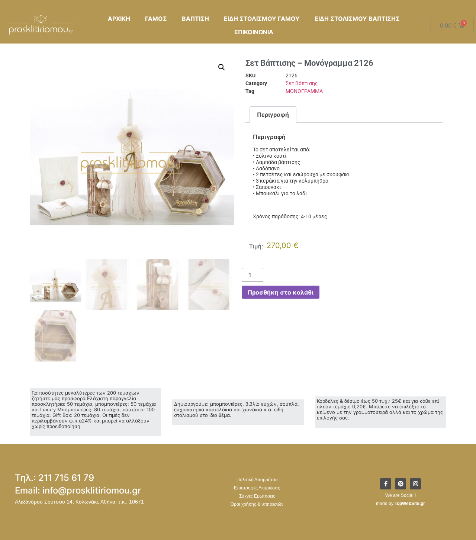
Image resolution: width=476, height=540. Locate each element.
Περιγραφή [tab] (273, 114)
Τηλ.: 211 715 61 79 (54, 477)
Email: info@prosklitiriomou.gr (78, 490)
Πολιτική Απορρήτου (257, 479)
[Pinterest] (400, 483)
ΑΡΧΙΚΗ (119, 18)
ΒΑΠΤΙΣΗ (195, 18)
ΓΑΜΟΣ (156, 18)
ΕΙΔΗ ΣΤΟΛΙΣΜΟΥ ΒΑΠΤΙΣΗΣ (357, 18)
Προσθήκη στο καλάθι (280, 292)
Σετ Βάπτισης (302, 83)
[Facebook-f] (385, 483)
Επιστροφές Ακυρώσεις (257, 488)
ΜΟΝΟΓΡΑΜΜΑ (304, 91)
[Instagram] (415, 483)
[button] (221, 67)
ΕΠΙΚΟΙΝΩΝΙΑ (253, 32)
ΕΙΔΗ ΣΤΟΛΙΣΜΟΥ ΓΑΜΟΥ (262, 18)
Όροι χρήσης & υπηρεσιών (257, 504)
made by (400, 503)
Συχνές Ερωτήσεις (257, 496)
